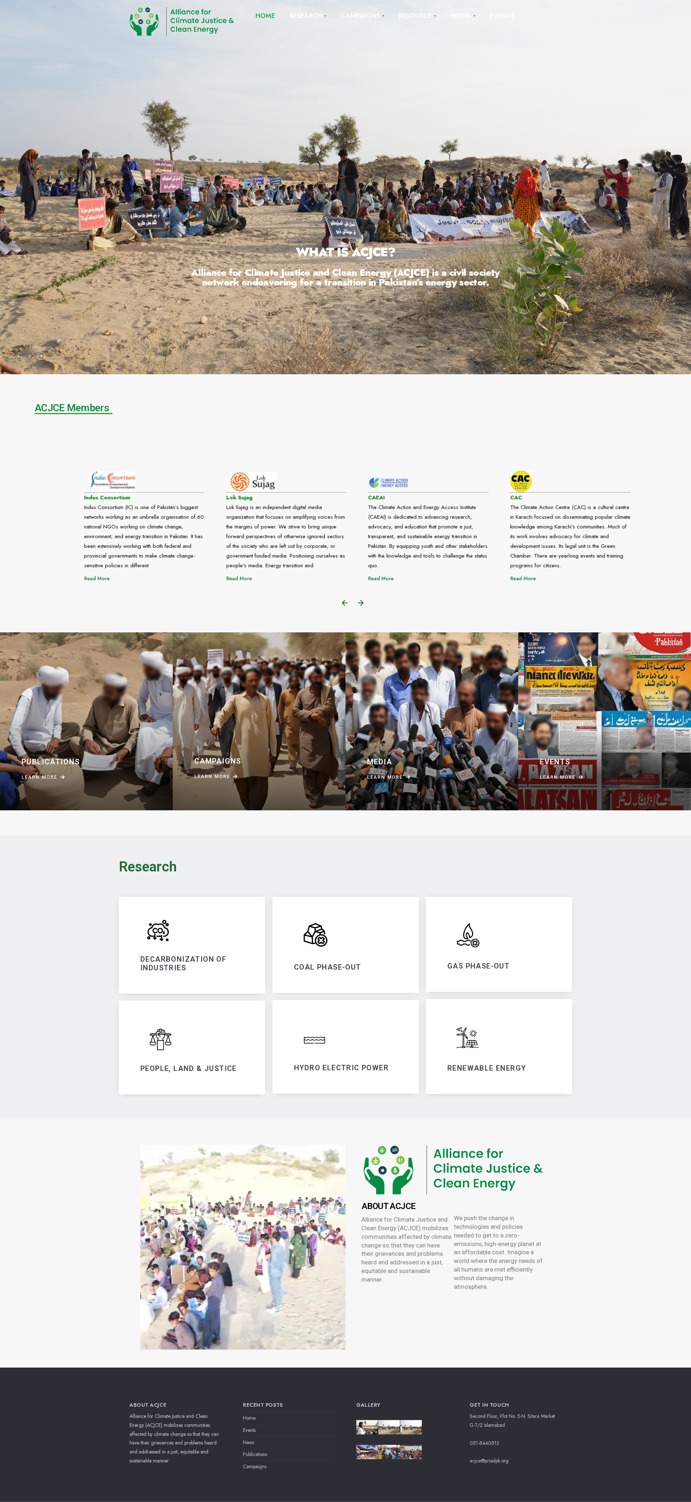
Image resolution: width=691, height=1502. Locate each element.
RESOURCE (415, 15)
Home (249, 1417)
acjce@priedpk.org (489, 1460)
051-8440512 (484, 1443)
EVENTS (502, 15)
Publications (255, 1454)
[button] (345, 603)
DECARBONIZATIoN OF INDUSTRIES (183, 963)
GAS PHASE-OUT (478, 966)
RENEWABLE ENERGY (486, 1068)
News (248, 1442)
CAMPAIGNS (360, 15)
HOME (265, 15)
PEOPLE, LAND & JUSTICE (188, 1068)
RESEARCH (305, 15)
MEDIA (461, 15)
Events (249, 1430)
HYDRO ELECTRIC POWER (341, 1068)
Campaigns (254, 1466)
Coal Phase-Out (327, 966)
